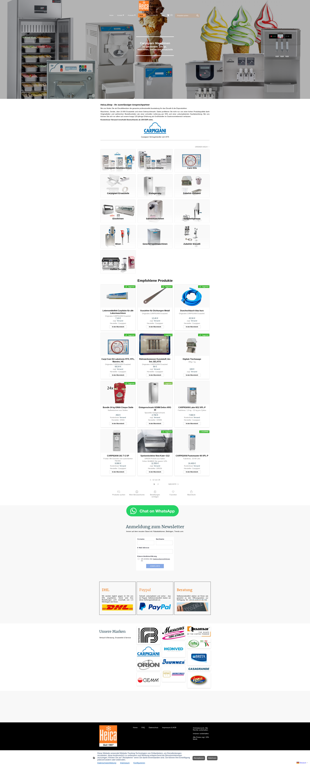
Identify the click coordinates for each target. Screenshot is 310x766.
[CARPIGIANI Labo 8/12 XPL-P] (192, 392)
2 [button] (158, 484)
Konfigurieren (139, 763)
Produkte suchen (118, 495)
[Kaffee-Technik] (118, 258)
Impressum (125, 763)
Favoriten (173, 495)
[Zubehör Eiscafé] (191, 232)
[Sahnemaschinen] (155, 207)
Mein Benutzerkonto (137, 495)
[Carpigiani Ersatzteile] (118, 182)
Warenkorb (191, 495)
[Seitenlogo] (155, 6)
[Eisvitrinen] (118, 207)
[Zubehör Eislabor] (191, 182)
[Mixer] (118, 232)
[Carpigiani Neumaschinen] (118, 157)
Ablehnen (212, 758)
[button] (173, 484)
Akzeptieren (199, 758)
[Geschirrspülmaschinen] (155, 232)
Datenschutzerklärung (106, 763)
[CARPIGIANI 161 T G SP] (118, 441)
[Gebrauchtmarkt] (155, 157)
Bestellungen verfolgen (155, 496)
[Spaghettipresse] (191, 207)
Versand (120, 321)
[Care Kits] (191, 157)
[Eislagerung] (155, 182)
